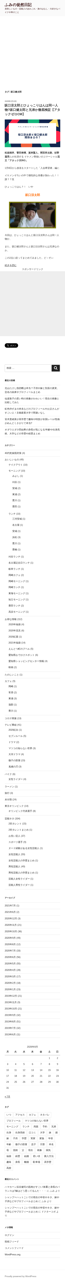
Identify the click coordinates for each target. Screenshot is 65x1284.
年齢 (8, 1144)
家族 (41, 1138)
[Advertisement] (32, 50)
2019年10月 (11, 1008)
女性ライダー (16, 779)
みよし (15, 476)
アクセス (20, 1114)
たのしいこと (12, 674)
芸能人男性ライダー (19, 885)
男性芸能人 (14, 866)
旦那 (42, 1144)
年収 (50, 1138)
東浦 (14, 494)
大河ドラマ (14, 754)
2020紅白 (13, 729)
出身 (8, 1132)
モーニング (14, 470)
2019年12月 (11, 995)
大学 (42, 1132)
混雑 (15, 1150)
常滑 (11, 692)
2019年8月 (10, 1021)
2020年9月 (10, 937)
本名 (51, 1144)
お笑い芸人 (14, 836)
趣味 (8, 1162)
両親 (36, 1126)
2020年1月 (10, 989)
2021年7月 (10, 905)
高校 (8, 1168)
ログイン (9, 1235)
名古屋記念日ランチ (19, 562)
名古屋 (15, 525)
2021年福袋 (15, 642)
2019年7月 (10, 1028)
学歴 (24, 1138)
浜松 (14, 537)
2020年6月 (10, 957)
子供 (15, 1138)
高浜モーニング (17, 611)
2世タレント (15, 823)
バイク (8, 774)
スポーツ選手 (16, 842)
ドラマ (12, 742)
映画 (11, 667)
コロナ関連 (11, 718)
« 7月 (7, 1096)
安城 (14, 488)
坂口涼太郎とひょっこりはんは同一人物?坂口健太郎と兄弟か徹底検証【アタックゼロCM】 (32, 110)
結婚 (26, 1156)
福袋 (8, 1156)
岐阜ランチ (14, 569)
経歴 (17, 1156)
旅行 (7, 793)
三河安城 (17, 518)
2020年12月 (11, 918)
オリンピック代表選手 (20, 811)
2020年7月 (10, 950)
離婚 (26, 1162)
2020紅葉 (13, 636)
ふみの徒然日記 (18, 5)
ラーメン (9, 786)
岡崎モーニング (17, 581)
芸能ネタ (9, 818)
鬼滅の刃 (13, 766)
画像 (39, 1150)
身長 (17, 1162)
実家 (33, 1138)
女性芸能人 (14, 854)
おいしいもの (12, 459)
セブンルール (16, 736)
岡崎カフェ (14, 575)
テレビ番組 (11, 724)
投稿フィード (12, 1241)
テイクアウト (16, 464)
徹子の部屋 (14, 760)
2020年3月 (10, 976)
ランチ (12, 513)
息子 (33, 1144)
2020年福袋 (15, 624)
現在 (30, 1150)
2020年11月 (11, 925)
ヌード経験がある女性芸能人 (24, 848)
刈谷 (14, 482)
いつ (8, 1114)
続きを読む (11, 265)
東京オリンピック (14, 806)
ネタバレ (45, 1114)
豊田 (14, 506)
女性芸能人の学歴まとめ (22, 860)
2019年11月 (11, 1002)
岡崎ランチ (14, 587)
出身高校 (20, 1132)
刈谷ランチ (14, 556)
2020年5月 (10, 963)
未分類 (8, 799)
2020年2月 (10, 983)
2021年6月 (10, 912)
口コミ (32, 1132)
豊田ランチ (14, 605)
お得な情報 (11, 619)
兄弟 (53, 1126)
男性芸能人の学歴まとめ (22, 872)
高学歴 (47, 1162)
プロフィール (13, 1120)
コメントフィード (14, 1248)
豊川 (14, 500)
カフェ (8, 681)
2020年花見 (15, 630)
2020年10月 (11, 931)
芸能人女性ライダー (19, 878)
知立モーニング (17, 599)
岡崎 (11, 686)
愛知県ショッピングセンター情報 (26, 661)
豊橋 (14, 549)
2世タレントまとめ (19, 829)
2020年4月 (10, 970)
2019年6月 (10, 1034)
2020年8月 (10, 944)
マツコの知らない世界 (20, 748)
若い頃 (36, 1156)
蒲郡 (11, 704)
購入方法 (49, 1156)
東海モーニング (17, 593)
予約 (44, 1126)
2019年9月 (10, 1015)
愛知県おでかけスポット (22, 655)
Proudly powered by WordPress (20, 1276)
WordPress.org (12, 1254)
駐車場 (36, 1162)
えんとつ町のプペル (19, 648)
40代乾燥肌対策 (13, 453)
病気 (48, 1150)
